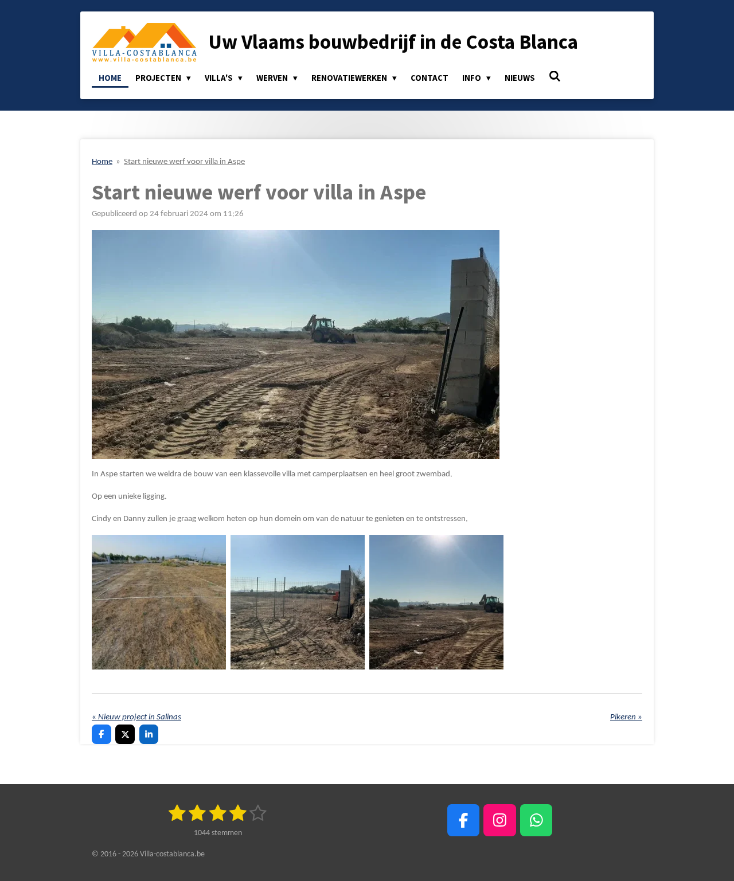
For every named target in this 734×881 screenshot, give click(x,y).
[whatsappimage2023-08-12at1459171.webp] (158, 602)
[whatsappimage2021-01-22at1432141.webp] (297, 602)
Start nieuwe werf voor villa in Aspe (184, 162)
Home (102, 162)
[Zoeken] (555, 76)
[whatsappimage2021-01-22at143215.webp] (436, 602)
